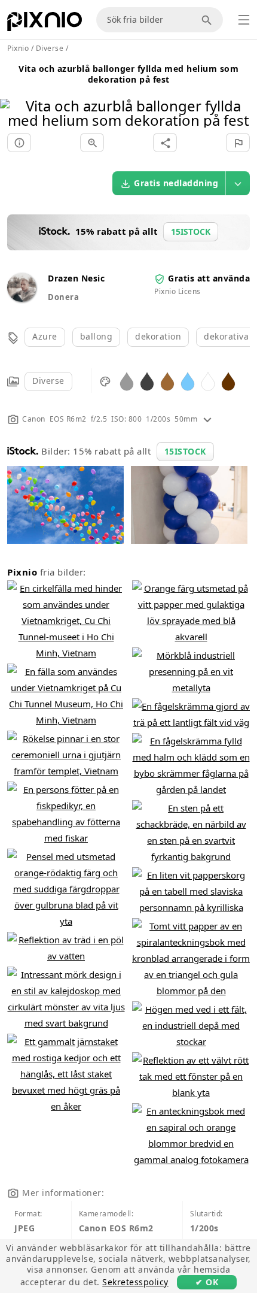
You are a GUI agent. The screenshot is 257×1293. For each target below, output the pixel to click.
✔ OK (206, 1282)
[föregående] (13, 98)
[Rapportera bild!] (238, 142)
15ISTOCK (185, 451)
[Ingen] (243, 98)
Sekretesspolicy (135, 1282)
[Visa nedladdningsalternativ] (238, 183)
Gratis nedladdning (176, 183)
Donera (63, 297)
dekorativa (226, 336)
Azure (44, 336)
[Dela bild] (165, 142)
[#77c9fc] (187, 380)
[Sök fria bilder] (208, 20)
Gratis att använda (209, 278)
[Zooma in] (92, 142)
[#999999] (126, 380)
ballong (96, 336)
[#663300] (228, 380)
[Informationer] (19, 142)
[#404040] (147, 380)
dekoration (158, 336)
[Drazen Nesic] (21, 298)
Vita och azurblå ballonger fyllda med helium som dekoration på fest (128, 74)
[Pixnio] (44, 24)
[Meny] (243, 19)
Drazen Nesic (76, 278)
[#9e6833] (167, 380)
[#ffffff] (208, 380)
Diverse (48, 380)
